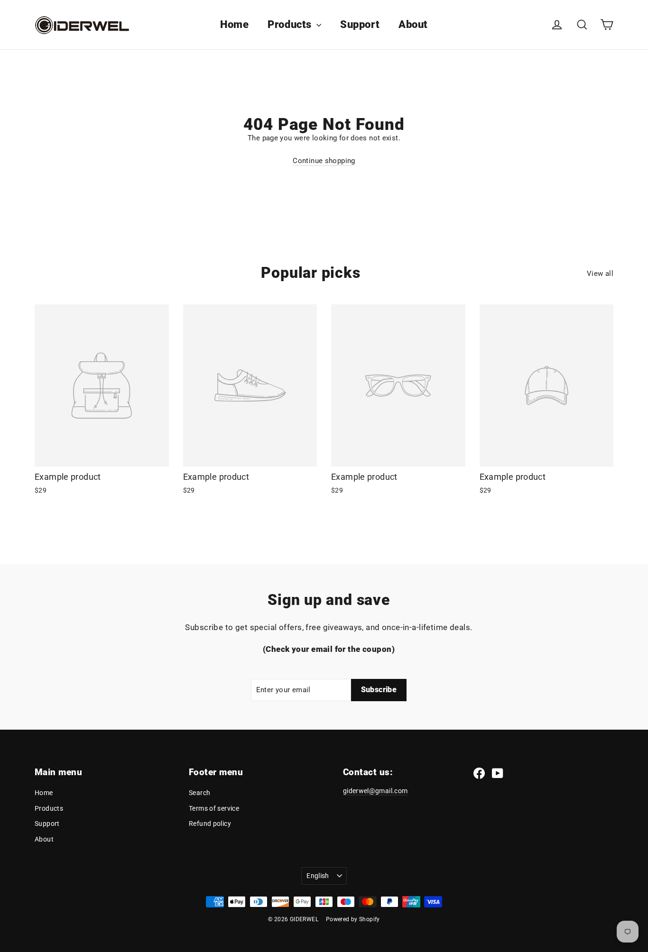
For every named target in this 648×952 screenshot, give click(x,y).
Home (234, 24)
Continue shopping (324, 160)
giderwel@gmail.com (375, 791)
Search (199, 792)
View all (600, 273)
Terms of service (214, 808)
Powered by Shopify (353, 919)
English (317, 875)
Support (360, 24)
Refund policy (210, 823)
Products (291, 24)
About (413, 24)
